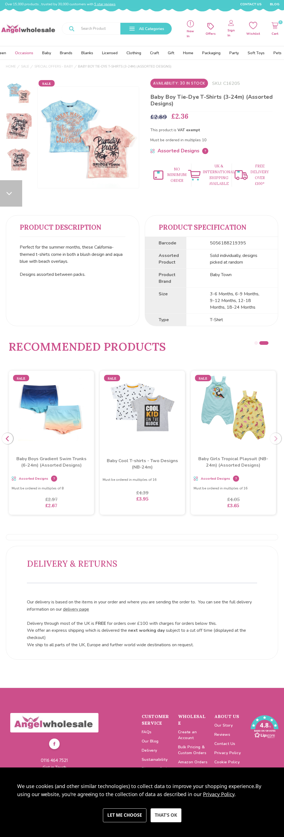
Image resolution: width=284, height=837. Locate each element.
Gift (171, 53)
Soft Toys (256, 53)
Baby (46, 53)
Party (234, 53)
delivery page (76, 609)
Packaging (211, 53)
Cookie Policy (227, 762)
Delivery (149, 750)
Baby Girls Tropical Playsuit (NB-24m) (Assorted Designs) (233, 462)
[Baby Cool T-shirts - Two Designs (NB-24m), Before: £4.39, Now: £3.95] (142, 407)
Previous (7, 438)
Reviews (222, 734)
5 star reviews (105, 4)
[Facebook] (54, 744)
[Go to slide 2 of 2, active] (263, 343)
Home (188, 53)
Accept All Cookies (166, 815)
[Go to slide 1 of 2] (256, 343)
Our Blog (150, 741)
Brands (66, 53)
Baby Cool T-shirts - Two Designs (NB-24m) (142, 464)
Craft (154, 53)
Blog (274, 4)
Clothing (133, 53)
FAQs (147, 732)
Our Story (223, 725)
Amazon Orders (193, 762)
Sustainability (155, 759)
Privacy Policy (227, 753)
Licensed (110, 53)
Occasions (24, 53)
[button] (54, 722)
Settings (124, 815)
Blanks (87, 53)
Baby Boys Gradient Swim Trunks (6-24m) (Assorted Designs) (51, 462)
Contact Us (251, 4)
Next (275, 438)
